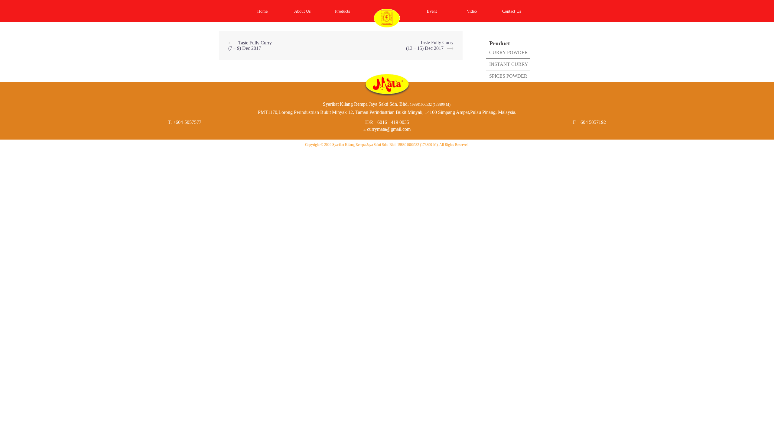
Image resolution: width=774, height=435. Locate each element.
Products (342, 11)
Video (472, 11)
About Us (302, 11)
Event (432, 11)
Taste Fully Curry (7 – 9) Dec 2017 (250, 45)
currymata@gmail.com (389, 129)
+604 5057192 (592, 122)
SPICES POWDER (508, 76)
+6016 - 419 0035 (392, 122)
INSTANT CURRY (508, 64)
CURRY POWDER (508, 52)
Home (262, 11)
